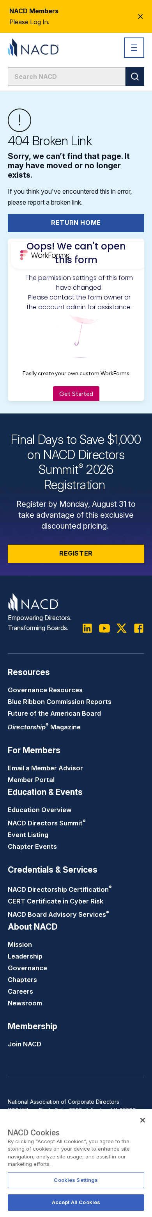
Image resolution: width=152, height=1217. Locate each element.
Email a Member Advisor (45, 768)
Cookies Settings (76, 1180)
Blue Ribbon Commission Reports (59, 702)
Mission (20, 944)
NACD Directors (47, 823)
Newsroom (25, 1003)
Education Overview (40, 810)
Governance (27, 968)
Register (76, 553)
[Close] (142, 1120)
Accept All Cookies (76, 1202)
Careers (20, 991)
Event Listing (28, 835)
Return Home (76, 222)
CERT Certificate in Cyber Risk (55, 901)
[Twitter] (121, 628)
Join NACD (24, 1044)
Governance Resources (45, 690)
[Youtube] (104, 628)
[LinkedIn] (87, 628)
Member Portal (31, 780)
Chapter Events (32, 846)
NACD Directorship (60, 889)
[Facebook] (138, 628)
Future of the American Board (54, 713)
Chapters (22, 980)
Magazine (44, 727)
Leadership (25, 956)
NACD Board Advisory (58, 914)
